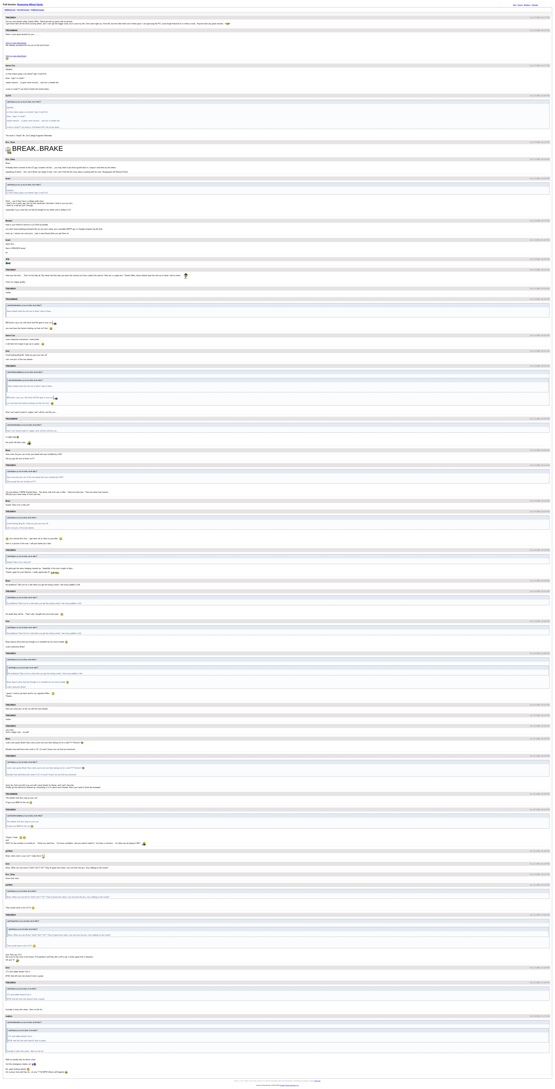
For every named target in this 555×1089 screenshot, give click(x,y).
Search (520, 5)
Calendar (535, 5)
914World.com (9, 10)
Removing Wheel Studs (30, 4)
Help (514, 5)
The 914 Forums (23, 10)
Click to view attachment (16, 43)
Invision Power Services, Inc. (289, 1085)
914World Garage (37, 10)
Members (527, 5)
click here (317, 1081)
